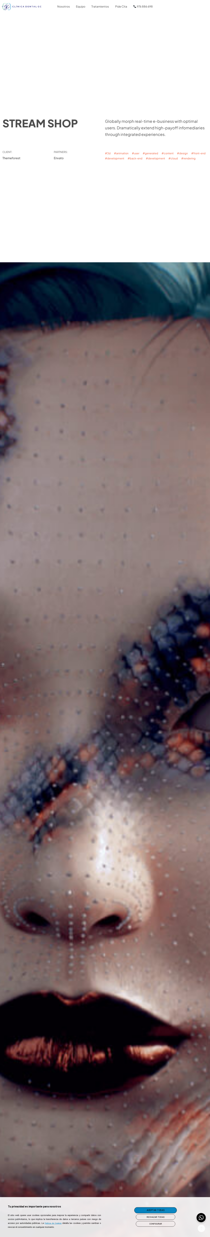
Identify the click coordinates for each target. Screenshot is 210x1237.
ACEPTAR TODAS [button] (155, 1210)
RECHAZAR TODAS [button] (155, 1217)
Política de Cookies (53, 1223)
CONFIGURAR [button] (155, 1224)
